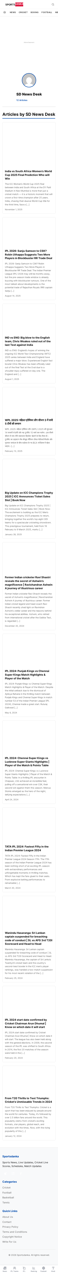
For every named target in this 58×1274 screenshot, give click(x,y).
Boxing (35, 12)
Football (46, 12)
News (13, 12)
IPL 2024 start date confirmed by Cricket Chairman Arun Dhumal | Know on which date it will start (26, 1023)
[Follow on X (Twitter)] (5, 1173)
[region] (29, 42)
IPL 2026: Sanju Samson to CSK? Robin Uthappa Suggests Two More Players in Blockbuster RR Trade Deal (28, 254)
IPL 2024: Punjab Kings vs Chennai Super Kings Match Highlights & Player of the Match (27, 674)
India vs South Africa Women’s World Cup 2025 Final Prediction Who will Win (28, 175)
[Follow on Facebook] (21, 1173)
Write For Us (9, 1241)
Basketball (8, 1197)
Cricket (23, 12)
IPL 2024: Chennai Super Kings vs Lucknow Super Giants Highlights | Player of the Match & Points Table (27, 761)
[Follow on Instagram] (13, 1173)
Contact (6, 1221)
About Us (7, 1216)
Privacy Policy (10, 1226)
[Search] (53, 4)
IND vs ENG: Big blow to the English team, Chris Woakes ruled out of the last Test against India (28, 341)
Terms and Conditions (14, 1231)
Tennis (6, 1202)
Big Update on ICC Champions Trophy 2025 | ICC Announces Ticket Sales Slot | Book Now (29, 496)
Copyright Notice (12, 1236)
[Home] (4, 12)
